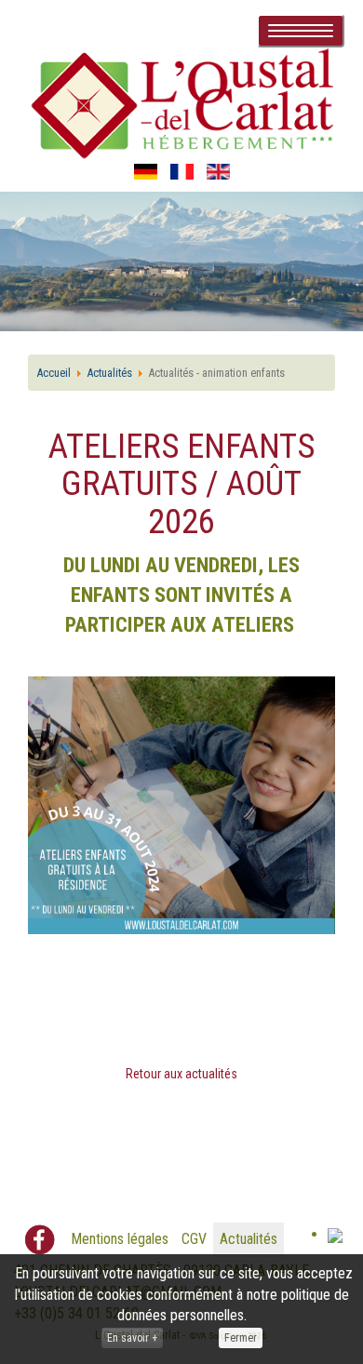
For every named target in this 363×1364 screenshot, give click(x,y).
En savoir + (132, 1337)
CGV (194, 1239)
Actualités (248, 1239)
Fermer (240, 1337)
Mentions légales (119, 1239)
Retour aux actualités (181, 1073)
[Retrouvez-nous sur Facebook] (39, 1240)
